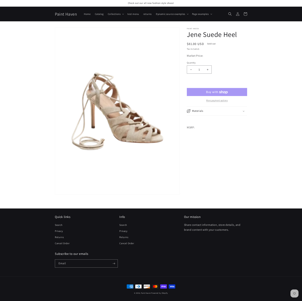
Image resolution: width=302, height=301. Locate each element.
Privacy (59, 231)
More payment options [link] (217, 100)
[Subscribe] (114, 263)
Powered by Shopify (159, 293)
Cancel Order (62, 243)
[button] (115, 14)
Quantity (191, 62)
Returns (59, 237)
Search (59, 224)
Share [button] (194, 120)
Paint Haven (146, 293)
